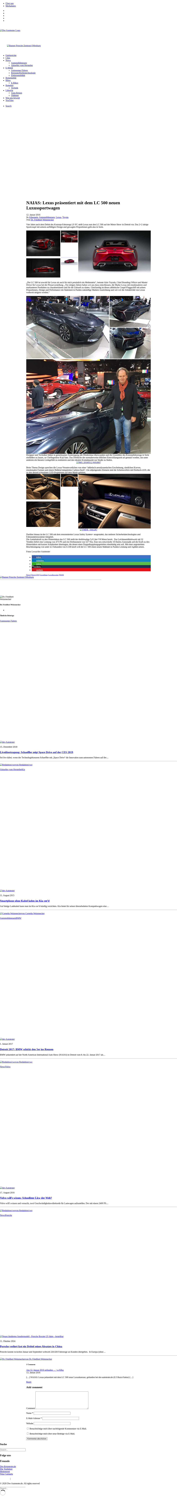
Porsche (8, 1215)
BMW (18, 918)
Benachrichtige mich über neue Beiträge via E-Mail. (52, 1433)
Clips (8, 58)
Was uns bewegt (13, 98)
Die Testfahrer (6, 1469)
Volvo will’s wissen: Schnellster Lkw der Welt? (26, 1197)
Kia (23, 769)
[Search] (13, 1449)
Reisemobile (11, 78)
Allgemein (33, 217)
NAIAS (61, 575)
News (8, 60)
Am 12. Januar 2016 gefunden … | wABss (45, 1370)
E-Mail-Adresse (34, 1418)
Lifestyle (9, 90)
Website (29, 1423)
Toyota (65, 217)
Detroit (28, 575)
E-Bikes (14, 83)
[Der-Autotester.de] (88, 34)
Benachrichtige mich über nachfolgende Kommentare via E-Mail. (58, 1428)
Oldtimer (15, 95)
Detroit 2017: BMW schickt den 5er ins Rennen (26, 1049)
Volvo (7, 1067)
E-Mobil (9, 68)
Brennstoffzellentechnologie (23, 73)
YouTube (10, 100)
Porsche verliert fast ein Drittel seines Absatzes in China (31, 1346)
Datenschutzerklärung (20, 1479)
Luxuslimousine (53, 575)
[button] (43, 243)
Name (29, 1413)
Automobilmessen (19, 63)
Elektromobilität (18, 75)
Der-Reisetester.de (8, 1466)
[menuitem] (91, 3)
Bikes (8, 80)
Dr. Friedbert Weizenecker (42, 220)
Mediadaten (11, 6)
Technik (14, 88)
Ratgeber (9, 85)
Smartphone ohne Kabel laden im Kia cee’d (25, 900)
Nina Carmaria (6, 1474)
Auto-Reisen (16, 93)
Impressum (5, 1479)
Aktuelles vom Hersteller (22, 65)
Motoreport (5, 1471)
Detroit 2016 (35, 575)
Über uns (10, 3)
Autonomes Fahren (19, 70)
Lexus (58, 217)
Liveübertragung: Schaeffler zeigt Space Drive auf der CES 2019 (36, 752)
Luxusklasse (44, 575)
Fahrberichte (11, 55)
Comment (30, 1408)
